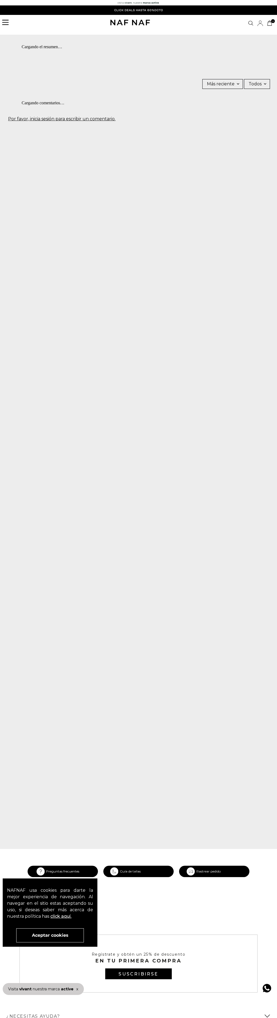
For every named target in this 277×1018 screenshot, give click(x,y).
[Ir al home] (130, 23)
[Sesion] (260, 23)
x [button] (77, 989)
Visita (41, 989)
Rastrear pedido (208, 871)
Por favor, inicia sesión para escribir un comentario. (62, 119)
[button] (7, 23)
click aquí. (60, 916)
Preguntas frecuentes (62, 871)
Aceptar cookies (50, 935)
